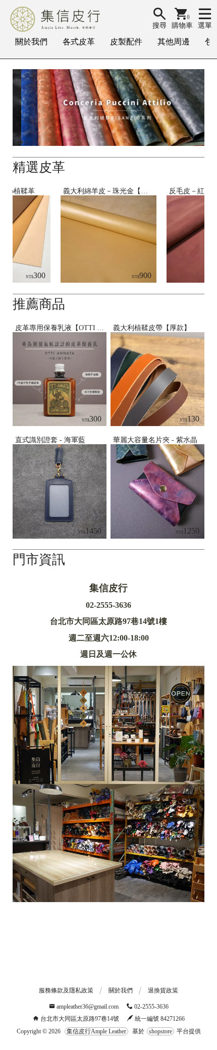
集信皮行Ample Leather (96, 1031)
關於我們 (31, 41)
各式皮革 (79, 41)
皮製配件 (126, 41)
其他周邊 (173, 41)
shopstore (160, 1031)
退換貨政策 (163, 990)
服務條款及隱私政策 (66, 990)
